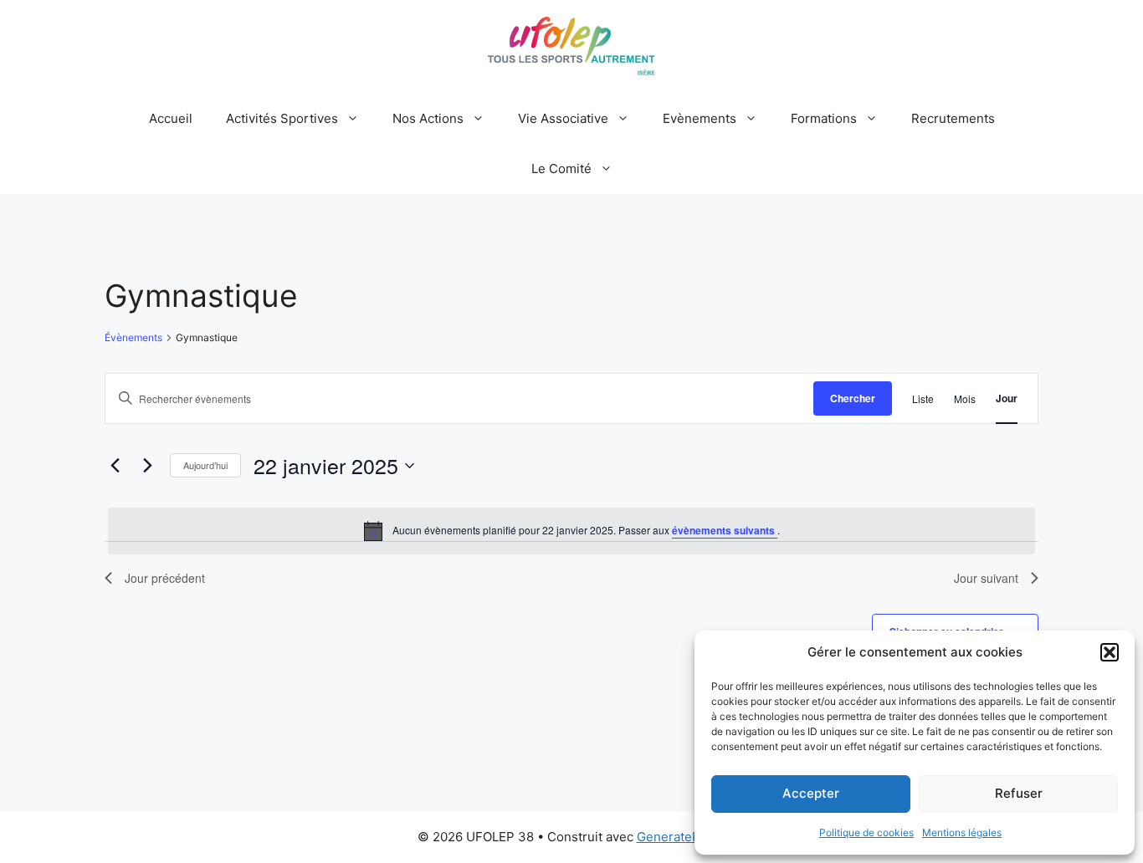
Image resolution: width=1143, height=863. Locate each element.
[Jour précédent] (115, 466)
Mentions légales (962, 832)
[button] (1109, 652)
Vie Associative (563, 118)
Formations (824, 118)
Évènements (133, 337)
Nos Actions (428, 118)
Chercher (852, 398)
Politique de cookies (866, 832)
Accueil (170, 118)
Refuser (1019, 793)
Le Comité (561, 168)
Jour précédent (165, 577)
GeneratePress (681, 837)
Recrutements (953, 118)
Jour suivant (986, 577)
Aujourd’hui (205, 465)
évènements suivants (724, 530)
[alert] (571, 531)
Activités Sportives (282, 118)
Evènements (699, 118)
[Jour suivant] (147, 466)
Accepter (810, 793)
